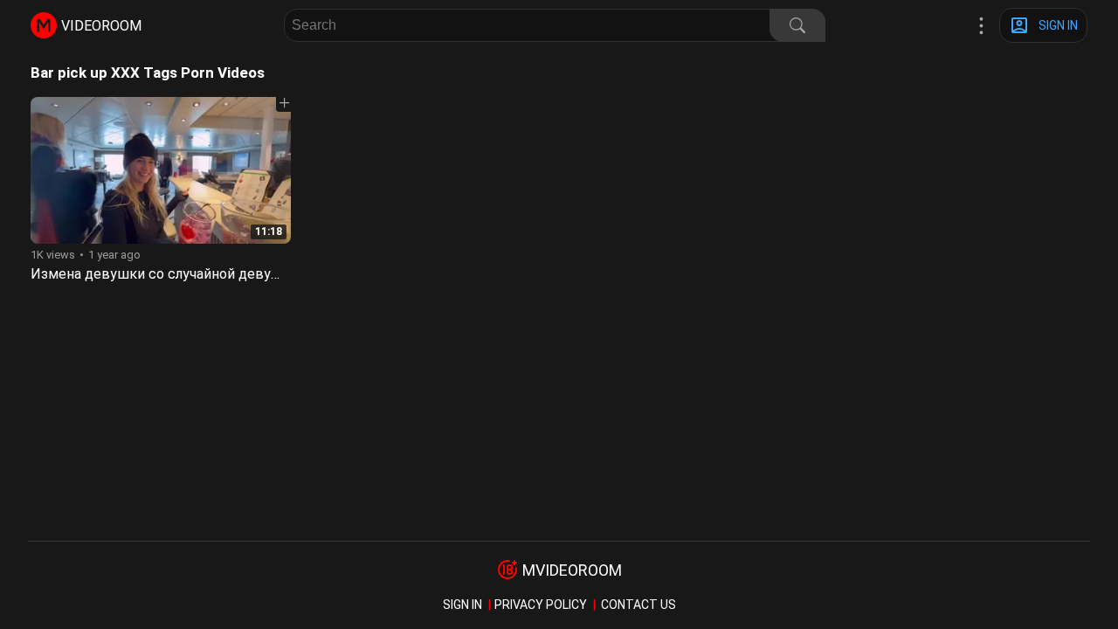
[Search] (797, 25)
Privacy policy (540, 605)
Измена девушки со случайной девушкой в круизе (199, 274)
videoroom (101, 25)
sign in (462, 605)
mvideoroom (572, 570)
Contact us (638, 605)
